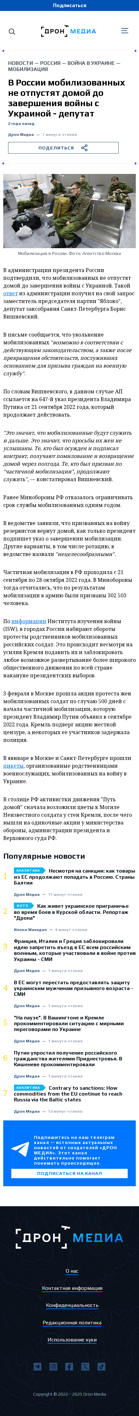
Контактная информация (72, 1288)
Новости (20, 63)
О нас (72, 1271)
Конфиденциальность (72, 1305)
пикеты (13, 765)
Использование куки (72, 1340)
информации (28, 621)
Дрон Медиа (21, 135)
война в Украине (91, 63)
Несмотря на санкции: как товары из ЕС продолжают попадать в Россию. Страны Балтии (74, 877)
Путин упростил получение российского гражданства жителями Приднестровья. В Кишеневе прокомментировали (68, 1059)
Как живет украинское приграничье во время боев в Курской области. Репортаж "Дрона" (71, 912)
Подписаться (69, 5)
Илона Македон (30, 930)
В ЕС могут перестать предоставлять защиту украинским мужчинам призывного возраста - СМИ (73, 988)
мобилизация (28, 69)
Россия (50, 63)
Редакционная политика (72, 1323)
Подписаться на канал (69, 1173)
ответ (10, 293)
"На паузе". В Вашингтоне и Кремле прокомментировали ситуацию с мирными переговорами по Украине (69, 1024)
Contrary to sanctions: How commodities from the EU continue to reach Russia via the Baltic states (68, 1094)
